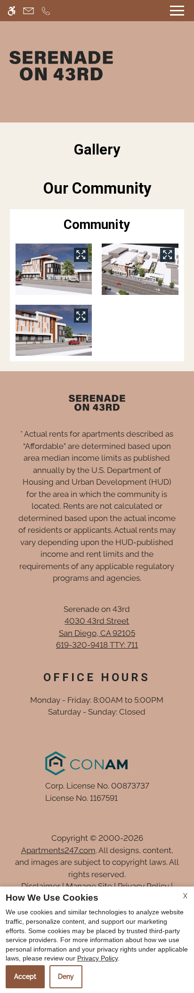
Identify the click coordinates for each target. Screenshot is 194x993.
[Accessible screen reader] (11, 10)
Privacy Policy (97, 958)
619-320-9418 (97, 645)
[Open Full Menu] (177, 10)
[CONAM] (86, 765)
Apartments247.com (58, 850)
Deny (66, 976)
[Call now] (46, 10)
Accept (25, 976)
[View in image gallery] (81, 255)
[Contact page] (28, 10)
